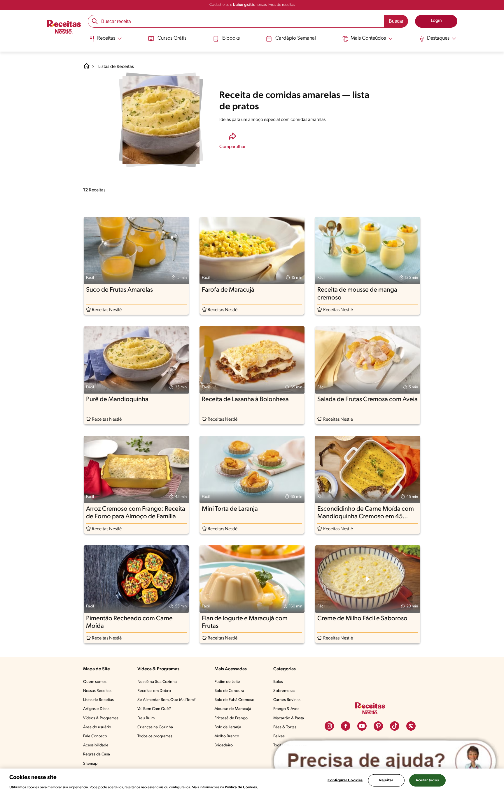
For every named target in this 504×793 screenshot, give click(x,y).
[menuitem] (105, 41)
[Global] (411, 726)
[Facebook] (345, 726)
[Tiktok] (394, 726)
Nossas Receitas (97, 691)
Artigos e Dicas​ (96, 709)
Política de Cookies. (241, 787)
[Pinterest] (378, 726)
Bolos (278, 682)
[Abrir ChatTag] (385, 760)
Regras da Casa (96, 754)
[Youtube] (362, 726)
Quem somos (94, 682)
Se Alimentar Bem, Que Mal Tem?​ (166, 700)
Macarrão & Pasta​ (288, 718)
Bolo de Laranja (227, 727)
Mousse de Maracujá (232, 709)
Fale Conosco (95, 736)
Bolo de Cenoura (229, 691)
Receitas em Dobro (154, 691)
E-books (231, 38)
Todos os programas (154, 736)
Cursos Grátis (172, 38)
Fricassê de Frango (231, 718)
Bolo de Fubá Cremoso (234, 700)
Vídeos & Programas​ (100, 718)
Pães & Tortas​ (284, 727)
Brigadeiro (223, 745)
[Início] (64, 28)
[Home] (86, 68)
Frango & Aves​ (286, 709)
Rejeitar (386, 780)
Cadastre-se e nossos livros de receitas (252, 5)
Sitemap (90, 764)
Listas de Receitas (116, 66)
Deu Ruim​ (146, 718)
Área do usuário (97, 727)
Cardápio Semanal (295, 38)
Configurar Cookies (345, 780)
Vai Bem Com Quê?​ (154, 709)
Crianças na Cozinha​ (155, 727)
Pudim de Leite (227, 682)
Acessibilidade (95, 745)
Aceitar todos (427, 780)
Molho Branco (226, 736)
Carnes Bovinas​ (286, 700)
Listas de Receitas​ (98, 700)
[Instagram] (329, 726)
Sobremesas (284, 691)
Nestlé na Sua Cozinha (157, 682)
